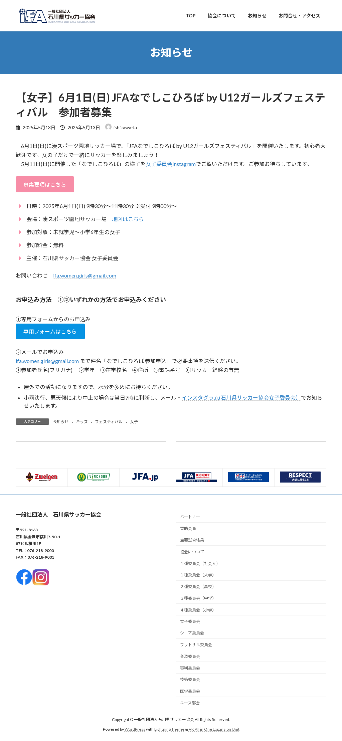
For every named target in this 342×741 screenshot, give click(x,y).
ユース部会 (190, 702)
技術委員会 (190, 679)
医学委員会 (190, 691)
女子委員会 (190, 621)
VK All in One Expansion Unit (214, 729)
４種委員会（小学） (198, 609)
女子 (134, 421)
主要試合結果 (192, 540)
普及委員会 (190, 656)
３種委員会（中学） (198, 598)
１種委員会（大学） (198, 575)
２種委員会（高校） (198, 586)
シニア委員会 (192, 633)
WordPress (135, 729)
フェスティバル (109, 421)
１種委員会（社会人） (200, 563)
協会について (192, 551)
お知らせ (60, 421)
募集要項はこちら (44, 184)
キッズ (82, 421)
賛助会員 (188, 528)
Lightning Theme (169, 729)
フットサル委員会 (196, 644)
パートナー (190, 517)
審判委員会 (190, 668)
